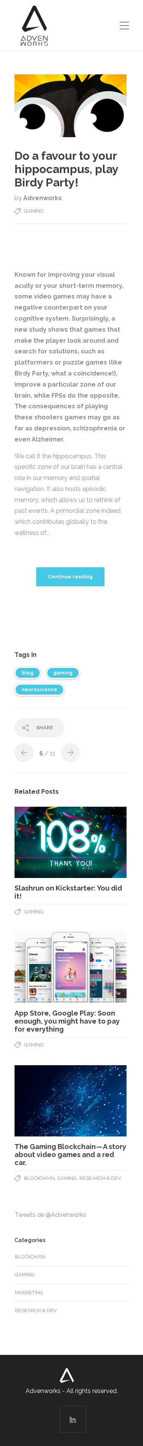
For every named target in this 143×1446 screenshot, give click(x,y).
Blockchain (39, 1178)
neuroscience (39, 689)
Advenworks (42, 198)
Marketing (29, 1292)
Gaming (33, 211)
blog (28, 673)
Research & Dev (100, 1178)
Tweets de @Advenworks (50, 1214)
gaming (62, 673)
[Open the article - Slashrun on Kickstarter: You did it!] (70, 842)
